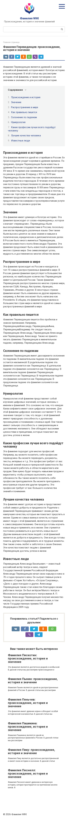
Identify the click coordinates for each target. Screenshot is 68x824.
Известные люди (20, 140)
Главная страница (11, 42)
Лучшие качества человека (26, 135)
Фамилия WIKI (29, 18)
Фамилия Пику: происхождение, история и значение (31, 751)
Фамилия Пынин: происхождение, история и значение (33, 680)
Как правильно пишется (24, 112)
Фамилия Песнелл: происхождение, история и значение (28, 773)
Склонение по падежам (24, 117)
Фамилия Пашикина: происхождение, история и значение (28, 726)
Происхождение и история (25, 97)
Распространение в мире (24, 107)
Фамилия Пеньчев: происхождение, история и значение (28, 703)
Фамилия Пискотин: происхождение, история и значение (28, 658)
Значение (16, 102)
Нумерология (18, 122)
